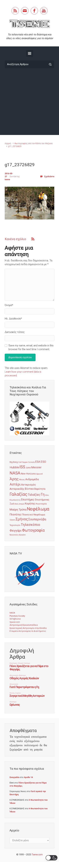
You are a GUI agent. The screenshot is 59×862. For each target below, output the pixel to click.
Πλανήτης (15, 514)
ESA (37, 461)
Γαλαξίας (18, 494)
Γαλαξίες (34, 494)
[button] (51, 857)
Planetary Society (17, 616)
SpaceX (39, 474)
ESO (43, 461)
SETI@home (15, 619)
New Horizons (28, 473)
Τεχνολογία (15, 525)
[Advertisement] (29, 101)
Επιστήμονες (42, 499)
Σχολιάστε (49, 176)
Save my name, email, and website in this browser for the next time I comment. (30, 347)
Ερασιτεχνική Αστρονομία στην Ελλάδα (28, 628)
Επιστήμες (27, 499)
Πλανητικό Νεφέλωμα (33, 514)
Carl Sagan (23, 462)
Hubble (14, 467)
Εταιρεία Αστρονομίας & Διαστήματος (28, 631)
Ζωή (12, 503)
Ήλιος (22, 479)
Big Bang (14, 462)
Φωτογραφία (33, 530)
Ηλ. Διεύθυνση (13, 318)
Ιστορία (21, 504)
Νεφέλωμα (38, 509)
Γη (43, 494)
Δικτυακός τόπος (15, 332)
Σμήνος (22, 519)
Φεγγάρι (16, 530)
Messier (36, 467)
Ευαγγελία (14, 777)
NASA (15, 473)
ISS (22, 467)
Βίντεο (29, 488)
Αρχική (8, 143)
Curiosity (31, 462)
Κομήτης (30, 503)
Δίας (47, 495)
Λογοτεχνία (41, 504)
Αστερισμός (28, 484)
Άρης (14, 479)
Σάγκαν (12, 520)
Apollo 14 (28, 777)
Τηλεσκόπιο (30, 525)
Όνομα (9, 305)
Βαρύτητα (39, 488)
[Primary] (29, 53)
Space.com (15, 622)
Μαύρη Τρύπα (18, 509)
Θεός (17, 504)
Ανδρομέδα (32, 479)
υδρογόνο (21, 535)
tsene (7, 179)
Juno (28, 467)
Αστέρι (15, 484)
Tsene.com (37, 854)
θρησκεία (14, 535)
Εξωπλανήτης (15, 500)
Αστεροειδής (17, 488)
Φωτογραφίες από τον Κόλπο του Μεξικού (33, 143)
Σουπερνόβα (37, 519)
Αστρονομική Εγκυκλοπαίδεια (24, 625)
